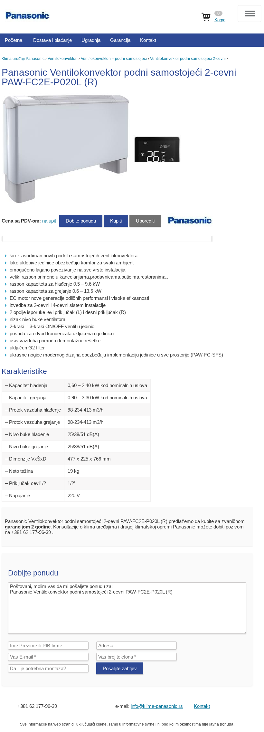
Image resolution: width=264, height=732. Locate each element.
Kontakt (202, 706)
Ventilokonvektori (63, 58)
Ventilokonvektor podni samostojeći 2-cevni (188, 58)
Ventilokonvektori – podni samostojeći (114, 58)
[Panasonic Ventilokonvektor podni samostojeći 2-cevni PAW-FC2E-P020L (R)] (67, 202)
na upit (49, 220)
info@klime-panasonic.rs (157, 706)
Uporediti (145, 220)
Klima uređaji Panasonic (23, 58)
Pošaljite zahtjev (120, 668)
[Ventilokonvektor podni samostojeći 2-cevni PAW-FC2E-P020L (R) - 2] (157, 148)
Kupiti (116, 220)
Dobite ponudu (81, 220)
